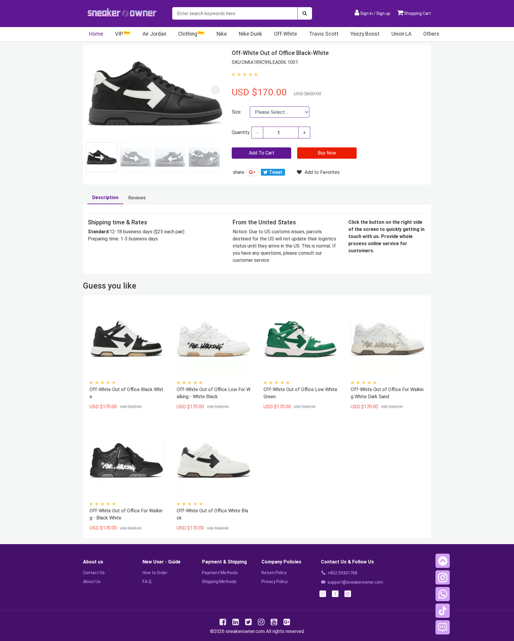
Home (96, 34)
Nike (222, 34)
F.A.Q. (147, 581)
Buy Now (327, 153)
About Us (92, 581)
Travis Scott (324, 34)
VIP (119, 34)
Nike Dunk (250, 34)
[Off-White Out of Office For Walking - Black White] (126, 460)
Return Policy (274, 572)
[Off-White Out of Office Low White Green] (300, 339)
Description (105, 197)
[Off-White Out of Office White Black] (213, 460)
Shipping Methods (219, 581)
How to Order (154, 572)
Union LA (401, 34)
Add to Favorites (322, 172)
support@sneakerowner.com (355, 582)
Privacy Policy (274, 581)
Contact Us (94, 572)
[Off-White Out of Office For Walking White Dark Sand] (387, 339)
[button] (215, 90)
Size (236, 112)
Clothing (187, 34)
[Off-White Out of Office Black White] (126, 339)
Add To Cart (261, 153)
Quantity (241, 132)
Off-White (285, 34)
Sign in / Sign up (375, 13)
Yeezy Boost (365, 34)
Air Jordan (154, 34)
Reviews (137, 198)
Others (431, 34)
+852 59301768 (342, 573)
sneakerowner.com (245, 631)
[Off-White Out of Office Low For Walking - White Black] (213, 339)
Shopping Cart (417, 13)
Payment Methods (220, 572)
